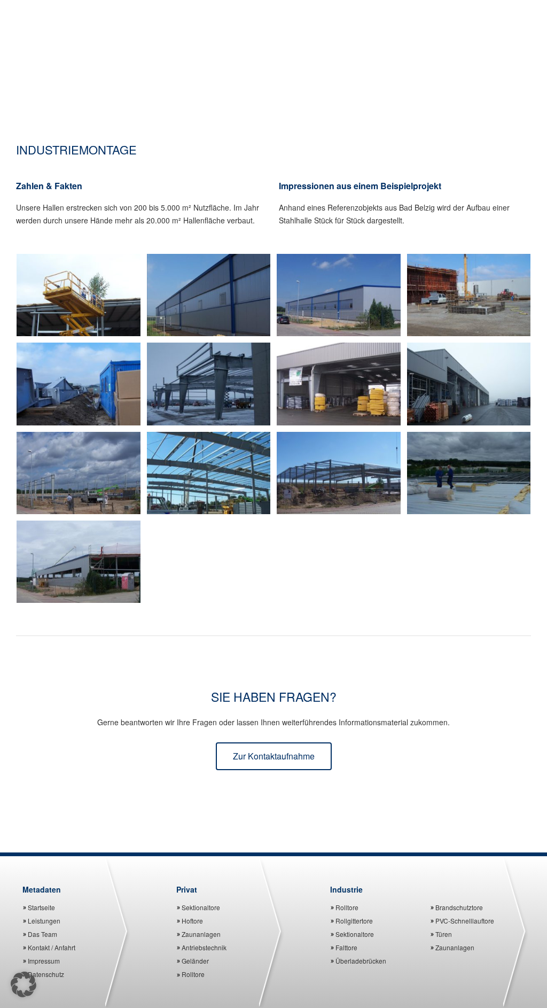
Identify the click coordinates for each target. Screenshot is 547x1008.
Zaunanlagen (201, 934)
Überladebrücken (360, 960)
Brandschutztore (459, 907)
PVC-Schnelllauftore (464, 920)
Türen (443, 934)
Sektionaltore (201, 907)
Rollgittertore (354, 920)
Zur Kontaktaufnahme (274, 756)
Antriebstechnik (204, 947)
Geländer (195, 960)
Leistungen (44, 920)
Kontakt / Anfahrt (51, 947)
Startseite (41, 907)
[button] (23, 984)
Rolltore (193, 974)
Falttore (346, 947)
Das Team (42, 934)
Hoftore (192, 920)
